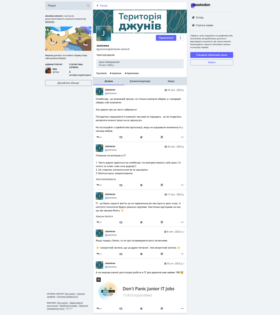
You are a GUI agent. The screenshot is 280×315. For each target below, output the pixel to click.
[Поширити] (121, 137)
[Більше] (182, 137)
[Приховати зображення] (98, 279)
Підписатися (166, 37)
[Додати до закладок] (162, 137)
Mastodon (49, 22)
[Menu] (181, 38)
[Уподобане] (141, 137)
